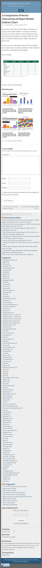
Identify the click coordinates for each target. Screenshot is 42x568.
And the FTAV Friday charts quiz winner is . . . (16, 486)
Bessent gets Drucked (9, 488)
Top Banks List (7, 457)
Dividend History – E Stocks (11, 317)
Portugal (5, 414)
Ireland (5, 369)
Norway (5, 400)
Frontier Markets (8, 347)
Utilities (5, 479)
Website (4, 188)
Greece (5, 355)
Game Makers (7, 349)
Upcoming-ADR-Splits (9, 475)
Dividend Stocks (7, 325)
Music (4, 388)
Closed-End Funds (8, 298)
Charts (5, 288)
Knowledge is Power (9, 377)
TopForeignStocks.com (15, 3)
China (4, 296)
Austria (5, 272)
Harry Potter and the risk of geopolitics (14, 494)
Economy (5, 327)
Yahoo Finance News (12, 218)
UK (3, 469)
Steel (4, 440)
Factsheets (6, 335)
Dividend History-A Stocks (10, 321)
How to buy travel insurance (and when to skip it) (17, 240)
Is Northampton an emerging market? (14, 492)
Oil (3, 402)
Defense (5, 309)
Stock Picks (6, 442)
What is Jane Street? (9, 503)
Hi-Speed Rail (7, 359)
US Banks (5, 477)
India (4, 363)
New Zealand (6, 398)
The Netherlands (8, 455)
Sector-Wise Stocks (8, 430)
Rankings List (7, 418)
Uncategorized (7, 471)
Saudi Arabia (6, 426)
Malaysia (5, 380)
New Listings (6, 396)
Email (4, 183)
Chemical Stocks (7, 290)
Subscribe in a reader (9, 537)
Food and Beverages (9, 343)
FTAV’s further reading (9, 490)
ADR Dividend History (9, 260)
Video (4, 481)
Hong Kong (6, 361)
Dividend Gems (7, 313)
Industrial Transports (9, 367)
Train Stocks (6, 465)
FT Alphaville (9, 484)
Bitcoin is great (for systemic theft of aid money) (17, 496)
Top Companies (7, 459)
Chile (4, 294)
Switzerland (6, 451)
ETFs (4, 331)
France (5, 345)
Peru (4, 410)
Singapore (6, 432)
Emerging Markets (8, 329)
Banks (4, 274)
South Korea (6, 436)
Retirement (6, 422)
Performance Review (9, 406)
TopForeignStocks (8, 463)
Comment (14, 141)
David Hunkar (10, 25)
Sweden (5, 448)
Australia (5, 270)
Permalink (19, 141)
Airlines (5, 264)
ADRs (4, 262)
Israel (4, 371)
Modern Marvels (7, 386)
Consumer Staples (8, 306)
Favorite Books (7, 339)
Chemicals (6, 292)
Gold (4, 353)
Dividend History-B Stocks (10, 323)
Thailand (5, 453)
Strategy (9, 141)
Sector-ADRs (6, 428)
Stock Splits (6, 444)
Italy (4, 373)
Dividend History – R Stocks (11, 319)
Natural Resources (8, 394)
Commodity (6, 302)
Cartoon (5, 286)
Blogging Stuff (7, 280)
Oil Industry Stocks (8, 404)
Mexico (5, 382)
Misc (4, 384)
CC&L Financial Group (14, 85)
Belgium (5, 276)
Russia (5, 424)
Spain (4, 438)
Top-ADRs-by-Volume (9, 461)
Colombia (5, 300)
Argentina (5, 266)
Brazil (4, 282)
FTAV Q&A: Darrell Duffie (10, 505)
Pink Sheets (6, 412)
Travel (4, 467)
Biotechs (5, 278)
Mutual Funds (7, 390)
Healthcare (6, 357)
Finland (5, 341)
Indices (5, 365)
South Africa (6, 434)
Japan (4, 375)
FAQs (4, 337)
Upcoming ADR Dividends (10, 473)
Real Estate (6, 420)
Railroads (5, 416)
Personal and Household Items (12, 408)
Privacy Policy (5, 555)
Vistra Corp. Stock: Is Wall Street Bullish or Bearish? (18, 254)
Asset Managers (8, 268)
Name (4, 178)
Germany (5, 351)
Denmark (5, 311)
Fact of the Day (7, 333)
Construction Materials (9, 304)
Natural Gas (6, 392)
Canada (5, 284)
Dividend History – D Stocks (11, 315)
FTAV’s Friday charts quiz (10, 501)
